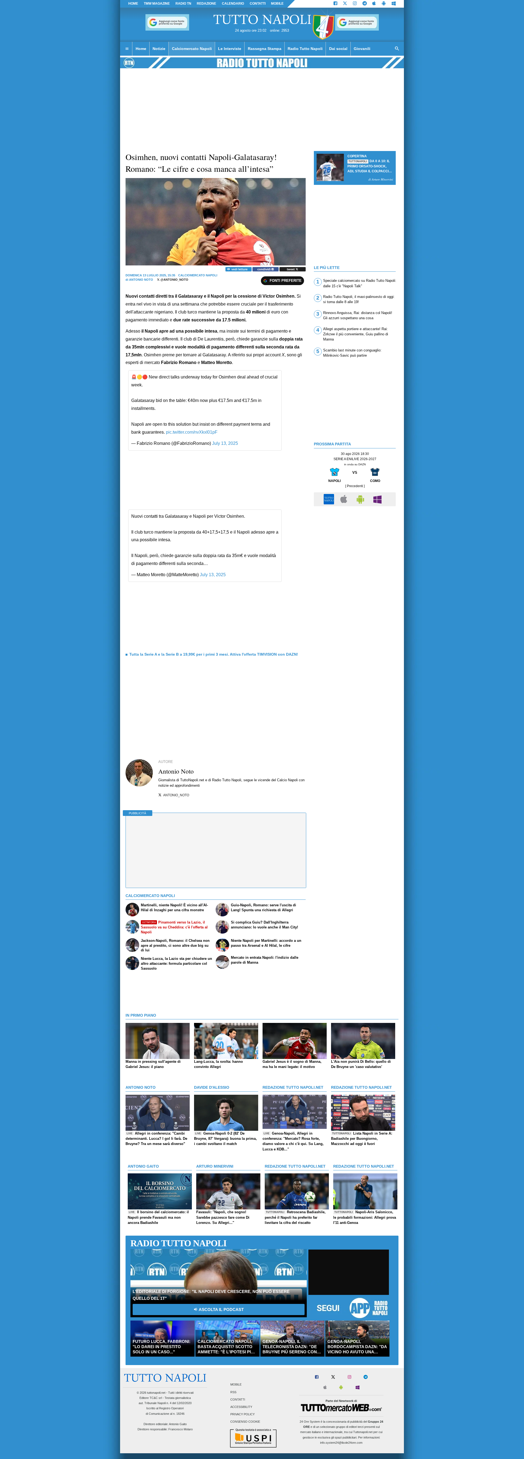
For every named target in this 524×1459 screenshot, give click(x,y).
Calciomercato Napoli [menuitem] (192, 48)
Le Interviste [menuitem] (229, 48)
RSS (233, 1392)
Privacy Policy (242, 1414)
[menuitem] (127, 49)
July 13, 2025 (225, 443)
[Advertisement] (355, 547)
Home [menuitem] (141, 48)
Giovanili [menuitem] (362, 48)
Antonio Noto (141, 279)
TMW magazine (157, 3)
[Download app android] (384, 4)
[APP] (330, 499)
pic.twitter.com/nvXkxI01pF (192, 432)
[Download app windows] (393, 4)
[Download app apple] (374, 4)
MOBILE (277, 3)
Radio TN (183, 3)
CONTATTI (258, 3)
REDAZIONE (206, 3)
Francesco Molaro (180, 1429)
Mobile (236, 1384)
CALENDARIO (233, 3)
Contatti (237, 1399)
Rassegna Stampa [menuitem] (264, 48)
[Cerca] (397, 49)
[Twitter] (345, 4)
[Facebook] (335, 4)
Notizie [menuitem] (159, 48)
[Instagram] (354, 4)
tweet (291, 269)
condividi (264, 269)
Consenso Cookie (245, 1422)
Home (133, 3)
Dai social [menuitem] (338, 48)
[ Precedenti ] (355, 486)
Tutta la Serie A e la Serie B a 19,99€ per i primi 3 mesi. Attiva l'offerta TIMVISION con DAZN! (213, 654)
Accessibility (241, 1406)
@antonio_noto (174, 279)
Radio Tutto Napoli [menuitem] (305, 48)
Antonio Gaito (178, 1424)
